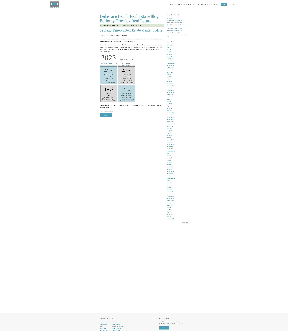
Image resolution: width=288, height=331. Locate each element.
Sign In (224, 4)
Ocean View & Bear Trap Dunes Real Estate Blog (177, 35)
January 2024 (170, 115)
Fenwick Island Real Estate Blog (174, 30)
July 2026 (169, 47)
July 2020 (169, 207)
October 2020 (170, 200)
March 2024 (169, 110)
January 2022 (170, 169)
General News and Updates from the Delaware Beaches (176, 25)
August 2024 (170, 99)
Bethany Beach (116, 322)
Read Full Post (106, 115)
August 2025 (170, 72)
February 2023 (170, 139)
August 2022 (170, 153)
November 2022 (170, 146)
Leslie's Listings (180, 4)
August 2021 (170, 180)
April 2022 (169, 162)
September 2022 (171, 151)
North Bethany (103, 322)
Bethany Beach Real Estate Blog (174, 20)
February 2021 (170, 191)
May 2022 (169, 160)
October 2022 (170, 148)
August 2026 (170, 45)
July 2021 (169, 182)
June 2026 (169, 49)
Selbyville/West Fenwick (118, 326)
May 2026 (169, 51)
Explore (199, 4)
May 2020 (169, 212)
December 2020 (170, 196)
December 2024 (170, 90)
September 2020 (171, 203)
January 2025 (170, 88)
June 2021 (169, 185)
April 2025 (169, 81)
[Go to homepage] (57, 4)
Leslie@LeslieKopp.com (168, 323)
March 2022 (169, 164)
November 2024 (170, 92)
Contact (216, 4)
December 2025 (170, 63)
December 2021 (170, 171)
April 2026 (169, 54)
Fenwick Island (116, 324)
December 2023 (170, 117)
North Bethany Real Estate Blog (174, 22)
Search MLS (191, 4)
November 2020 (170, 198)
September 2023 (171, 124)
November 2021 (170, 173)
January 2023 (170, 142)
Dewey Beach (103, 328)
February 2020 (170, 218)
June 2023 (169, 130)
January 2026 (170, 60)
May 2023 (169, 133)
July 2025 (169, 74)
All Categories (170, 18)
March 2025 (169, 83)
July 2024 (169, 101)
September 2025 (171, 70)
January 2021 (170, 194)
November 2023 (170, 119)
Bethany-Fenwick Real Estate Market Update (131, 30)
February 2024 (170, 112)
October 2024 (170, 94)
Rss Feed (185, 222)
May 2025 (169, 79)
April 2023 (169, 135)
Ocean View (103, 326)
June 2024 (169, 103)
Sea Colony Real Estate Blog (173, 32)
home (172, 4)
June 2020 (169, 209)
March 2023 (169, 137)
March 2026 (169, 56)
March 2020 (169, 216)
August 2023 (170, 126)
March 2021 (169, 189)
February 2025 (170, 85)
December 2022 (170, 144)
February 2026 (170, 58)
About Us (207, 4)
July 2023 (169, 128)
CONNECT (164, 328)
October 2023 (170, 121)
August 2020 (170, 205)
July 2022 (169, 155)
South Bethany (103, 324)
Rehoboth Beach (116, 328)
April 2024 (169, 108)
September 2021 (171, 178)
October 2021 (170, 176)
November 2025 (170, 65)
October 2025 (170, 67)
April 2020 (169, 214)
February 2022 (170, 166)
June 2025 (169, 76)
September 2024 (171, 97)
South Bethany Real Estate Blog (174, 28)
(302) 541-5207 (233, 4)
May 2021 (169, 187)
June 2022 (169, 157)
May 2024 (169, 106)
